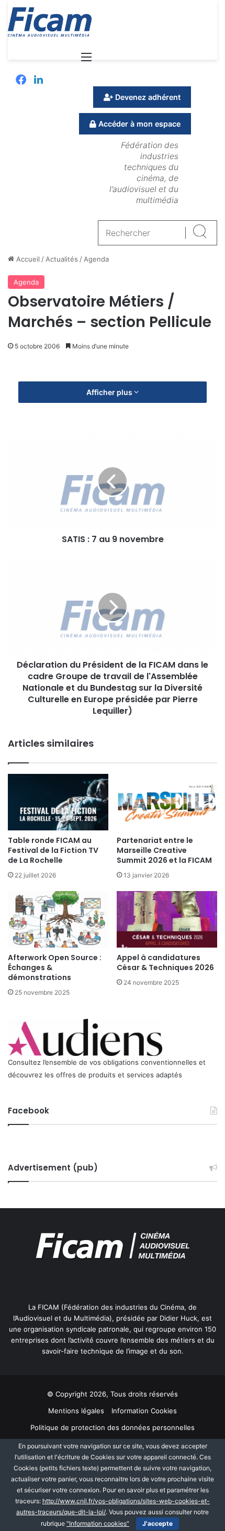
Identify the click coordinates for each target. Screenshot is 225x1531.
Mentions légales (76, 1410)
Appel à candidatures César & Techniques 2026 (165, 962)
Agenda (96, 259)
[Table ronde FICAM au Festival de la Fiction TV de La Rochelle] (58, 802)
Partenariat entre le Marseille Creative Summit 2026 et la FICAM (164, 850)
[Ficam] (50, 22)
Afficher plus (110, 392)
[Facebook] (21, 80)
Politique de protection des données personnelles (112, 1427)
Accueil (27, 259)
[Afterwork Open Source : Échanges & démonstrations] (58, 919)
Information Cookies (144, 1410)
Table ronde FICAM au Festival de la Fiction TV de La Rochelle (53, 850)
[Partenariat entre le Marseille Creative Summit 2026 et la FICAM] (167, 802)
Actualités (62, 259)
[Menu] (86, 60)
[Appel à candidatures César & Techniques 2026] (167, 919)
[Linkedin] (38, 80)
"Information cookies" (97, 1523)
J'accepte (157, 1523)
